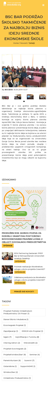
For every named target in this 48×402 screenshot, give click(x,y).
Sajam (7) (7, 337)
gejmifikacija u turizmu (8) (27, 337)
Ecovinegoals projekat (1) (14, 325)
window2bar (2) (10, 372)
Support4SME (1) (27, 366)
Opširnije (7, 246)
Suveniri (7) (29, 360)
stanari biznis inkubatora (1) (15, 319)
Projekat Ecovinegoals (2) (14, 349)
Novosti (23, 43)
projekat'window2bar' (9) (14, 355)
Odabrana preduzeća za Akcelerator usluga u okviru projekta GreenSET (30, 278)
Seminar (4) (35, 355)
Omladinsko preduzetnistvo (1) (17, 378)
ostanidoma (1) (10, 366)
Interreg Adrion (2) (11, 343)
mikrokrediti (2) (30, 343)
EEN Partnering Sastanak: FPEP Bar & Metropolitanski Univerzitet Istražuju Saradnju (29, 256)
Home (16, 43)
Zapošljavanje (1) (10, 331)
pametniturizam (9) (12, 360)
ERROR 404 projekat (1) (32, 331)
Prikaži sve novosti (24, 291)
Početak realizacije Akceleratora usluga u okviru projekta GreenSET (29, 268)
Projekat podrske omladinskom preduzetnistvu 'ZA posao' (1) (17, 312)
